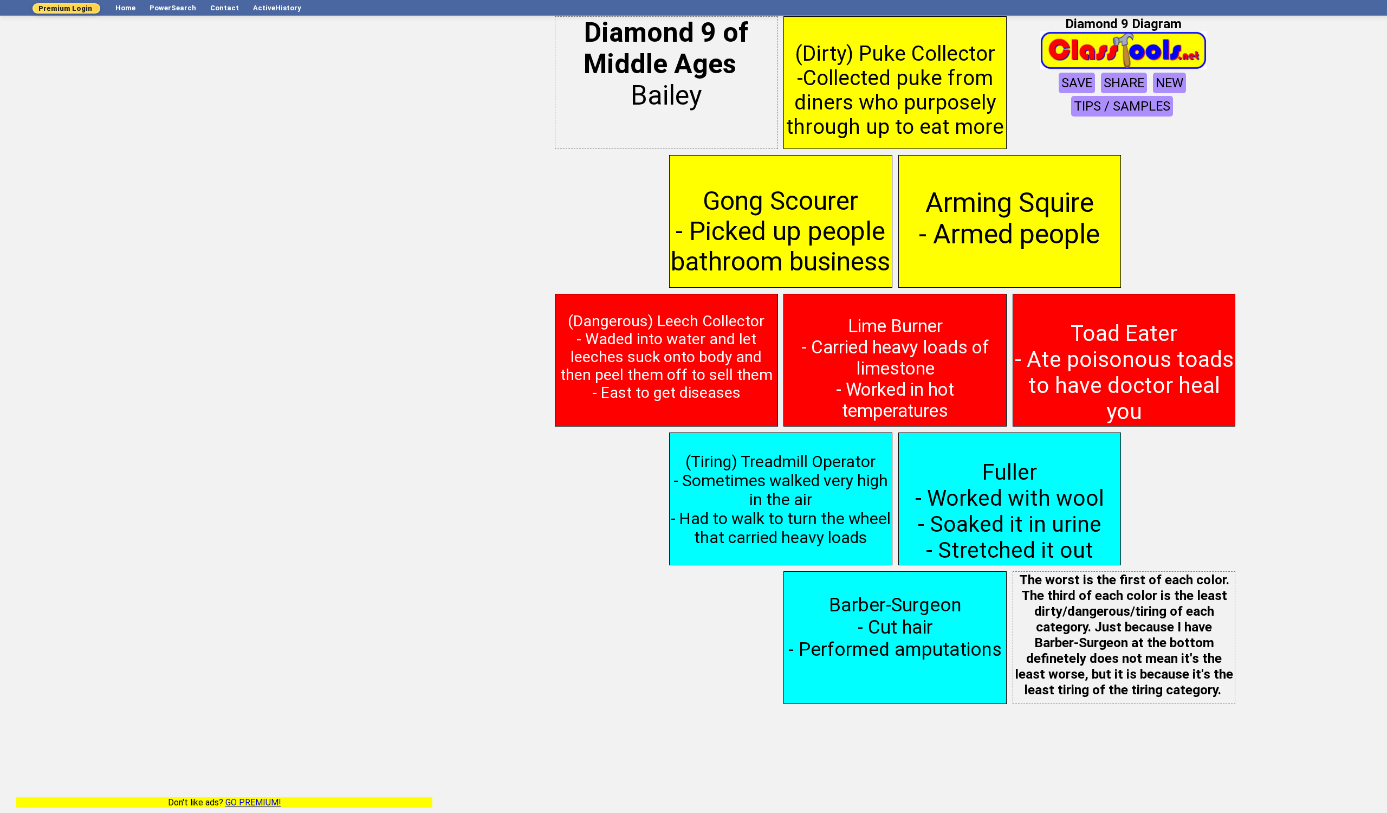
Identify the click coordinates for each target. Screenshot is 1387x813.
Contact (224, 8)
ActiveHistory (277, 8)
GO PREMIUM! (253, 802)
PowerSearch (173, 8)
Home (125, 8)
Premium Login (65, 8)
